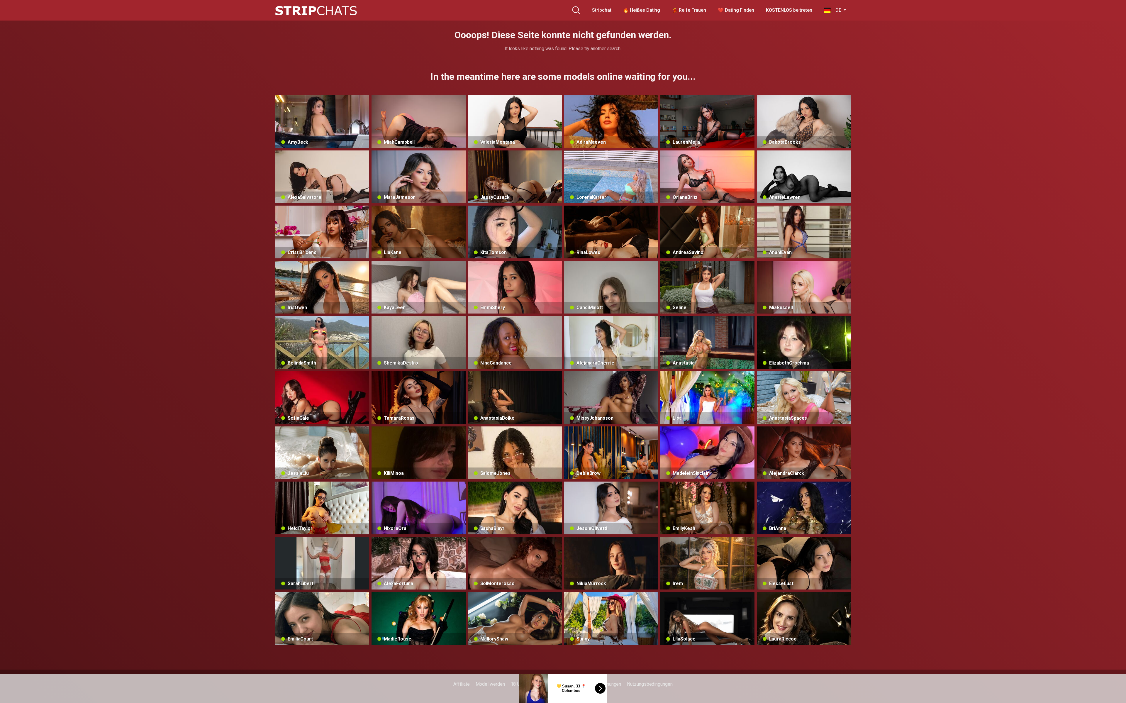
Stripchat (601, 10)
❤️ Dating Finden (736, 10)
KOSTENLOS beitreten (789, 10)
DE (836, 10)
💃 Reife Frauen (689, 10)
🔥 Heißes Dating (641, 10)
